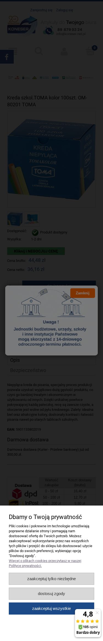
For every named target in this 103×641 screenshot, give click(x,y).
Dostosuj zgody (51, 593)
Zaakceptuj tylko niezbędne (51, 578)
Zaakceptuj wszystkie (51, 608)
